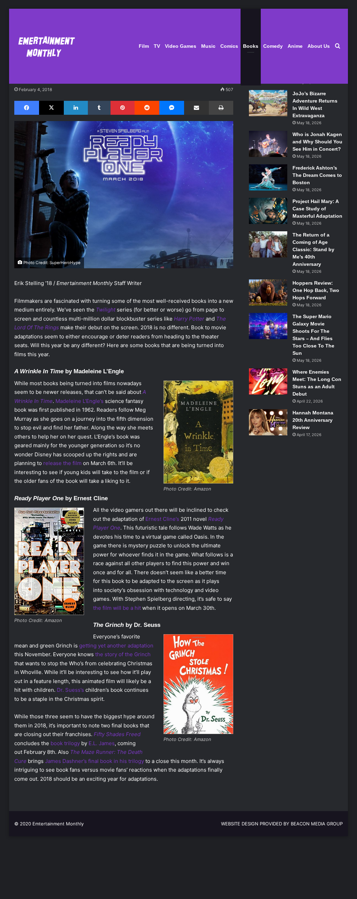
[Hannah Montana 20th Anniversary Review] (268, 422)
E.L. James (102, 743)
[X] (51, 108)
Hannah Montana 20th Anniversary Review (313, 420)
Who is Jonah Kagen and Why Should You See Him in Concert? (317, 142)
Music (208, 46)
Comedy (273, 46)
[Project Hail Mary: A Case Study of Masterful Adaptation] (268, 211)
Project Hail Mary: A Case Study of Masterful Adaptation (317, 208)
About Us (318, 46)
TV (157, 46)
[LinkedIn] (76, 108)
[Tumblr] (99, 108)
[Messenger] (171, 108)
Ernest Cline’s (162, 519)
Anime (295, 46)
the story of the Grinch (123, 654)
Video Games (180, 46)
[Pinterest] (123, 108)
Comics (229, 46)
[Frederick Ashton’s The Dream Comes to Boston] (268, 177)
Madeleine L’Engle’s (79, 401)
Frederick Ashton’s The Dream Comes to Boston (317, 175)
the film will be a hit (117, 608)
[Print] (221, 108)
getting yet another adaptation (116, 645)
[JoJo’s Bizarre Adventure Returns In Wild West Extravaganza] (268, 103)
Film (144, 46)
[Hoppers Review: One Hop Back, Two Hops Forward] (268, 292)
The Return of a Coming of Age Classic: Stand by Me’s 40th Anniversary (313, 249)
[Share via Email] (196, 108)
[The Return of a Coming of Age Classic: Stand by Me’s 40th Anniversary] (268, 244)
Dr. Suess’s (70, 690)
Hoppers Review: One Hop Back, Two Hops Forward (316, 290)
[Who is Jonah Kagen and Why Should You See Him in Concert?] (268, 144)
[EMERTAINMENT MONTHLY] (44, 46)
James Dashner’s (66, 761)
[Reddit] (147, 108)
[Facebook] (26, 108)
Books (250, 46)
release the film (62, 463)
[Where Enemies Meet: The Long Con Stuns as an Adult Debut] (268, 381)
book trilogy (65, 743)
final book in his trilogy (116, 761)
